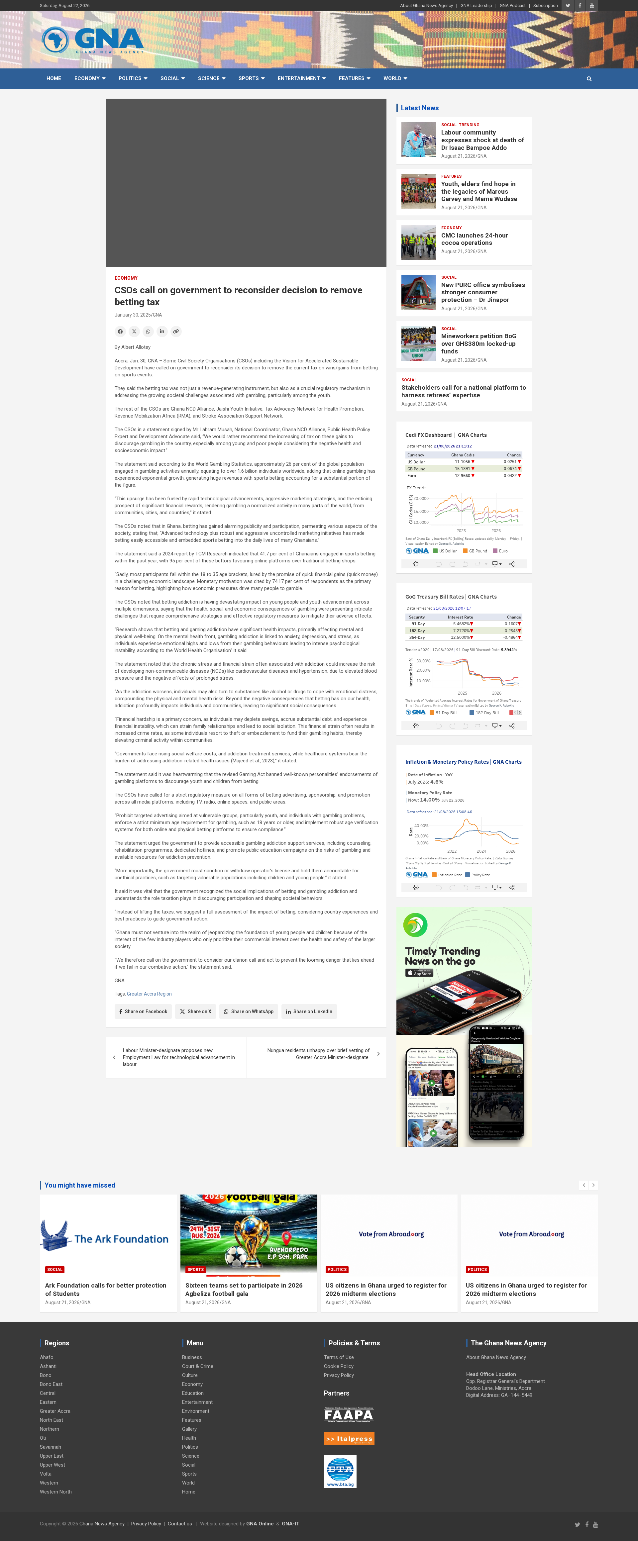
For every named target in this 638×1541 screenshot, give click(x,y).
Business (192, 1357)
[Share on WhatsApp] (148, 331)
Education (193, 1393)
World (392, 78)
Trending (469, 125)
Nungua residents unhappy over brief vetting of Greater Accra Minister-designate (318, 1053)
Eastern (48, 1402)
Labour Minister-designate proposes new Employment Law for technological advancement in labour (179, 1057)
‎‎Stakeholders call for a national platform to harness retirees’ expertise (463, 391)
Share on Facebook (146, 1011)
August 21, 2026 (458, 156)
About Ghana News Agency (426, 5)
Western (49, 1483)
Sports (249, 78)
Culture (190, 1375)
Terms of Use (339, 1357)
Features (352, 78)
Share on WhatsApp (252, 1011)
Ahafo (46, 1357)
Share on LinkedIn (312, 1011)
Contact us (180, 1524)
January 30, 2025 (133, 315)
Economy (87, 78)
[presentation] (583, 1185)
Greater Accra (55, 1411)
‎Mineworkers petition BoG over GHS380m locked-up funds (478, 343)
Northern (49, 1429)
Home (54, 78)
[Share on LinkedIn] (162, 331)
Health (189, 1438)
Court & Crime (197, 1366)
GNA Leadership (476, 5)
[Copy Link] (176, 331)
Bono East (51, 1384)
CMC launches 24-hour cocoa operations (474, 239)
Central (47, 1393)
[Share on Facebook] (120, 331)
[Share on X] (134, 331)
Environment (195, 1411)
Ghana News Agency (102, 1524)
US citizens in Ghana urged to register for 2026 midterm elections (386, 1290)
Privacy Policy (339, 1375)
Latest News (420, 108)
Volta (46, 1474)
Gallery (189, 1429)
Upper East (51, 1456)
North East (51, 1420)
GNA (157, 315)
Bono (46, 1375)
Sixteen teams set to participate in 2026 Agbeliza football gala (244, 1290)
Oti (43, 1438)
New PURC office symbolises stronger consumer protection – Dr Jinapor (483, 292)
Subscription (545, 5)
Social (169, 78)
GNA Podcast (513, 5)
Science (209, 78)
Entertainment (299, 78)
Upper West (52, 1465)
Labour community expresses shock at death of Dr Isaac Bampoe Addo (482, 140)
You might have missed (80, 1185)
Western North (56, 1492)
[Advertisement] (246, 1134)
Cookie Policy (339, 1366)
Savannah (50, 1447)
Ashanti (48, 1366)
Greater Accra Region (149, 994)
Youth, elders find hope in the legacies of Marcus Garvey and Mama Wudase (479, 191)
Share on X (199, 1011)
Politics (130, 78)
